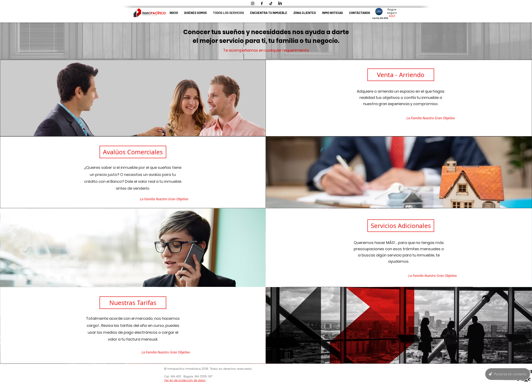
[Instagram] (252, 3)
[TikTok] (271, 3)
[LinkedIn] (280, 3)
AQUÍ (392, 16)
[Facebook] (262, 3)
